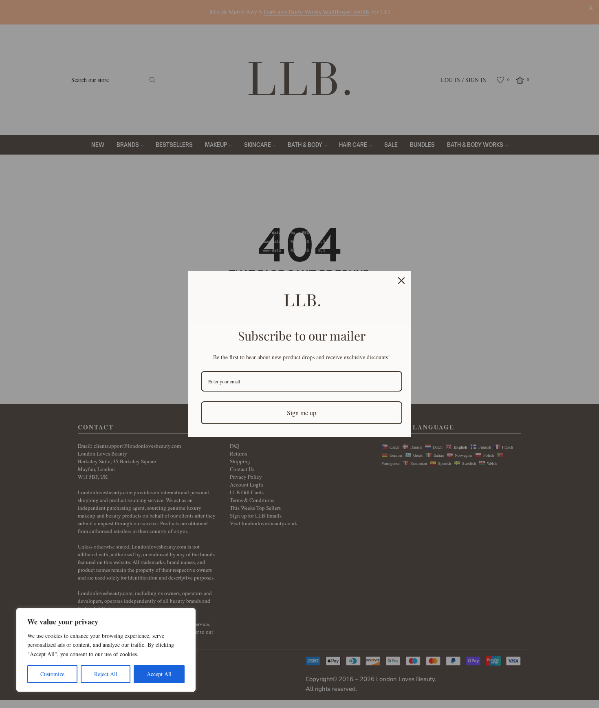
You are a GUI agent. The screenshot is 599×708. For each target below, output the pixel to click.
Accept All (159, 674)
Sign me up (301, 412)
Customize (52, 674)
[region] (106, 650)
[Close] (401, 280)
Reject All (105, 674)
